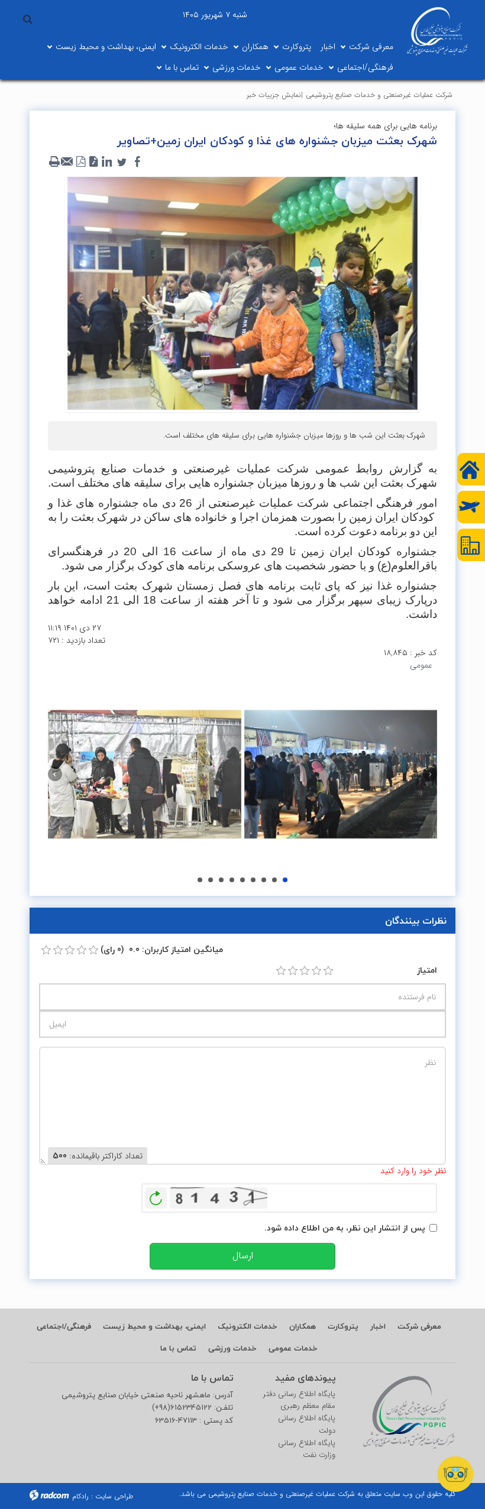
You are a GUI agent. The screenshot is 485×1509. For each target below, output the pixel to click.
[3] (304, 971)
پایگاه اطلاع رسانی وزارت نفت (306, 1449)
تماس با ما (182, 67)
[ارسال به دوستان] (67, 162)
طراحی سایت (114, 1496)
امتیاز (427, 970)
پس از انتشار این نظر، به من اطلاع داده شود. (344, 1228)
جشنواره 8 (263, 879)
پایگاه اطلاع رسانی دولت (306, 1425)
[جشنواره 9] (144, 774)
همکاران (255, 46)
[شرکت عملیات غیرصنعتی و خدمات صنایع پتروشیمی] (437, 31)
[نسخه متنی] (54, 162)
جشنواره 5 (231, 879)
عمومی (421, 665)
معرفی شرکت (371, 46)
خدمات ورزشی (236, 67)
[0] (46, 950)
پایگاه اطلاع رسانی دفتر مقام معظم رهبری (299, 1400)
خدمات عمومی (299, 67)
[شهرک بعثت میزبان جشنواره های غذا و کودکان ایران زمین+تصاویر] (242, 292)
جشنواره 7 (253, 879)
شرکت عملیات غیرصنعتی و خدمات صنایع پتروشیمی (379, 95)
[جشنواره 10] (341, 774)
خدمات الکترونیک (199, 46)
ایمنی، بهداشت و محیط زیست (106, 46)
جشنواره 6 (242, 879)
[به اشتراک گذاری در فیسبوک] (137, 162)
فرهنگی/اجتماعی (365, 67)
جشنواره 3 (210, 879)
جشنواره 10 (285, 879)
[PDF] (80, 162)
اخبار (328, 46)
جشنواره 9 (274, 879)
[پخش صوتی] (93, 162)
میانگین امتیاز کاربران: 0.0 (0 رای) (162, 949)
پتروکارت (296, 46)
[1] (281, 971)
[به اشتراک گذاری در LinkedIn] (106, 162)
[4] (316, 971)
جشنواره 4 (221, 879)
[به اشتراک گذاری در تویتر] (122, 162)
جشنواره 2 (200, 879)
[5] (328, 971)
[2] (292, 971)
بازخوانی (156, 1195)
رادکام (80, 1496)
